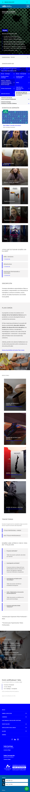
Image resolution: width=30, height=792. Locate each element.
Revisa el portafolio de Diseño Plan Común (13, 350)
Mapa (9, 750)
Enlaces (3, 790)
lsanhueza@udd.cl (10, 658)
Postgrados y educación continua (11, 720)
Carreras (4, 716)
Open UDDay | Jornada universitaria (12, 125)
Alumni (4, 731)
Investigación (6, 724)
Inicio (3, 709)
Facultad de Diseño (9, 12)
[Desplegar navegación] (15, 57)
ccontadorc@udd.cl (10, 649)
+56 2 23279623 (11, 647)
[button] (28, 6)
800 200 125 (9, 780)
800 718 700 (9, 784)
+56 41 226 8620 (12, 657)
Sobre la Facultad (7, 713)
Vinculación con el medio (9, 727)
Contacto (6, 750)
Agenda (4, 734)
